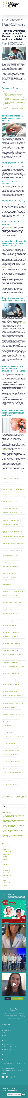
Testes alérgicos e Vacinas (10, 739)
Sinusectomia (6, 718)
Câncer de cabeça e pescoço (10, 508)
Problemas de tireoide (8, 680)
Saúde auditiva (20, 703)
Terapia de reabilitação (9, 732)
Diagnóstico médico (8, 580)
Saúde (22, 44)
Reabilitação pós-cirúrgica (10, 691)
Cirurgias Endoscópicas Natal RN (11, 539)
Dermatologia (6, 870)
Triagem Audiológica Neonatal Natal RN (13, 772)
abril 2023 (5, 859)
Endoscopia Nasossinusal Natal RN (11, 613)
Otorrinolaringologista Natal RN (11, 662)
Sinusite (15, 718)
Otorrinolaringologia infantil (11, 650)
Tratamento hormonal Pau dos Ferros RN (13, 765)
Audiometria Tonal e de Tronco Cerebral (13, 497)
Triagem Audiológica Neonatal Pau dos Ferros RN (12, 777)
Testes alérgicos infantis (9, 743)
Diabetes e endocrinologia (9, 577)
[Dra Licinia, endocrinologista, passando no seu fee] (14, 984)
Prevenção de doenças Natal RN (11, 673)
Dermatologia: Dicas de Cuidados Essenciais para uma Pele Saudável (14, 821)
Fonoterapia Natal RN (18, 632)
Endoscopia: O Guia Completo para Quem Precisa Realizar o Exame (13, 836)
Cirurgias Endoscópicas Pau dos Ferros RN (13, 543)
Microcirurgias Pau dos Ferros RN (11, 643)
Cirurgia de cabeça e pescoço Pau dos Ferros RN (12, 532)
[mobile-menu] (5, 12)
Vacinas (5, 885)
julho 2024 (5, 856)
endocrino (20, 588)
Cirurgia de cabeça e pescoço (10, 524)
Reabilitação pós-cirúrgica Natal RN (12, 695)
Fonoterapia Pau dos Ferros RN (11, 636)
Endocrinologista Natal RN (10, 595)
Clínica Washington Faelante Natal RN (12, 547)
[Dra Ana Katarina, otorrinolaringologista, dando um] (14, 936)
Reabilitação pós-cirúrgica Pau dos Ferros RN (13, 699)
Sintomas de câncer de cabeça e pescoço (13, 714)
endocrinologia (7, 591)
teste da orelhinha (9, 227)
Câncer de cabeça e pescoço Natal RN (12, 512)
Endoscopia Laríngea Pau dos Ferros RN (13, 609)
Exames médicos (7, 621)
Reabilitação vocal (8, 703)
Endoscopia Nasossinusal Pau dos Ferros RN (13, 618)
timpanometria (5, 449)
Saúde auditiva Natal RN (9, 707)
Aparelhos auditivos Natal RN (10, 482)
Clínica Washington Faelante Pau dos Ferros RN (12, 551)
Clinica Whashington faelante (10, 555)
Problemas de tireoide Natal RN (11, 684)
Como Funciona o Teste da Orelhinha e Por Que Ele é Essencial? (13, 826)
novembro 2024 (7, 846)
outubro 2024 (6, 849)
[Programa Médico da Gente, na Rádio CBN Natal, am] (14, 911)
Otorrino (5, 647)
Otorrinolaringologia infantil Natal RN (13, 654)
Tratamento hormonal (8, 757)
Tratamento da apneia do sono (10, 754)
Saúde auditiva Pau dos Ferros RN (11, 710)
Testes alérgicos (20, 736)
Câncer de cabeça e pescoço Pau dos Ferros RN (12, 516)
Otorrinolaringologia (16, 647)
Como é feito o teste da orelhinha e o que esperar (14, 104)
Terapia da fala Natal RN (9, 725)
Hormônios (6, 639)
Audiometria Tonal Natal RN (10, 501)
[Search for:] (14, 806)
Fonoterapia (6, 632)
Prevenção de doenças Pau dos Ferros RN (13, 677)
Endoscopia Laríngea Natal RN (10, 606)
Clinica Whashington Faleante (15, 42)
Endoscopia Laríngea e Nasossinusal (12, 602)
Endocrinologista (18, 591)
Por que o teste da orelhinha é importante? (13, 94)
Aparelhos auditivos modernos (11, 478)
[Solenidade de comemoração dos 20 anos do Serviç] (14, 960)
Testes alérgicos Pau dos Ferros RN (12, 750)
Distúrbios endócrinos (9, 588)
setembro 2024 (7, 851)
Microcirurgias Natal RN (18, 639)
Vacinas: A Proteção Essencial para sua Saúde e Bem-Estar (13, 831)
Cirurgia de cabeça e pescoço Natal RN (12, 527)
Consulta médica (7, 562)
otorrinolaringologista (14, 44)
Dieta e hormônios (7, 584)
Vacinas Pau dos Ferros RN (9, 784)
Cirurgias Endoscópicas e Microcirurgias (13, 536)
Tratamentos (6, 882)
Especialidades (12, 43)
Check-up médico (15, 520)
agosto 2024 (6, 854)
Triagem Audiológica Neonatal (11, 768)
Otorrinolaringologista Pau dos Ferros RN (13, 666)
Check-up (5, 520)
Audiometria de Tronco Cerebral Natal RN (13, 489)
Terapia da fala (7, 721)
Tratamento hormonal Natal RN (11, 761)
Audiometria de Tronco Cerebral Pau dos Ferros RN (13, 494)
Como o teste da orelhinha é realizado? (12, 95)
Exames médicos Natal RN (9, 625)
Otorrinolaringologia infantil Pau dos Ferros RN (12, 659)
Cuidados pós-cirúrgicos (9, 573)
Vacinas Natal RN (7, 780)
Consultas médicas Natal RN (10, 566)
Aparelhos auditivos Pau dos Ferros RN (12, 485)
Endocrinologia (7, 872)
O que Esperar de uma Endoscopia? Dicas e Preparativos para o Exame (14, 816)
